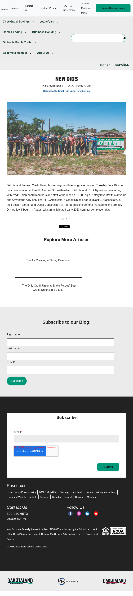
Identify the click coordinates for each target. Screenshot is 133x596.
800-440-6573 (17, 514)
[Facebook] (70, 513)
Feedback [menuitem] (77, 492)
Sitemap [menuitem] (64, 492)
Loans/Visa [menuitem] (46, 21)
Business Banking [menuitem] (44, 32)
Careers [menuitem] (44, 497)
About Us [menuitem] (43, 52)
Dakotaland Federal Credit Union (59, 91)
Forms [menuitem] (89, 492)
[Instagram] (79, 513)
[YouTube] (96, 513)
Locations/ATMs (16, 518)
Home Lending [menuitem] (12, 32)
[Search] (124, 38)
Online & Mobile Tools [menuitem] (17, 42)
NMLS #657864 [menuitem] (47, 492)
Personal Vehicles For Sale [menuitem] (22, 497)
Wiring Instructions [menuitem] (106, 492)
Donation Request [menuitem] (62, 497)
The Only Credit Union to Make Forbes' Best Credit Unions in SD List (49, 287)
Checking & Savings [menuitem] (16, 21)
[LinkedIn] (87, 513)
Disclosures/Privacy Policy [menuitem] (22, 492)
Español (122, 64)
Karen (105, 64)
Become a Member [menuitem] (15, 52)
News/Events (83, 91)
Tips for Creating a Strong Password (48, 260)
